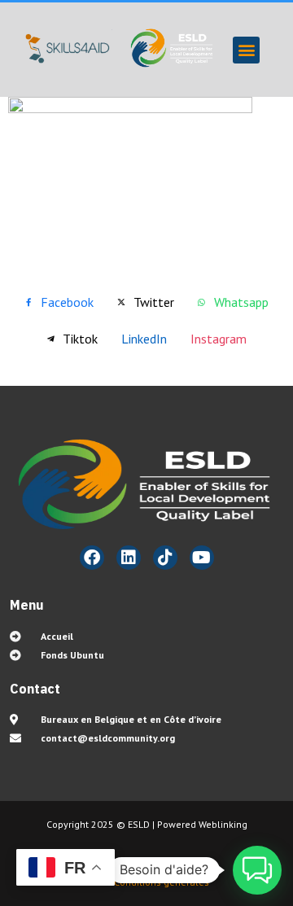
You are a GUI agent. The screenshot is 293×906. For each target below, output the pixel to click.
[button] (246, 50)
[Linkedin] (128, 557)
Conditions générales (163, 882)
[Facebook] (92, 557)
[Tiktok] (165, 557)
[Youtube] (202, 557)
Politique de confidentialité (159, 867)
